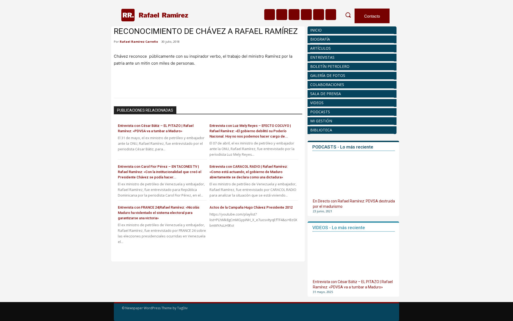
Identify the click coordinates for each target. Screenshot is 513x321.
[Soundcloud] (294, 14)
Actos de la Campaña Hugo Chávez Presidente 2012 (251, 207)
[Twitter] (318, 14)
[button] (347, 15)
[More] (180, 83)
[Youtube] (330, 14)
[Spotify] (306, 14)
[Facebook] (269, 14)
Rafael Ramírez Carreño (139, 42)
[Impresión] (168, 83)
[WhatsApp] (156, 83)
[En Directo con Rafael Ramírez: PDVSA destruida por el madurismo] (354, 175)
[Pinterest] (143, 83)
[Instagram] (281, 14)
